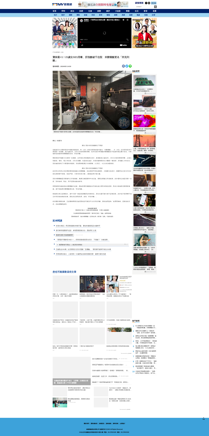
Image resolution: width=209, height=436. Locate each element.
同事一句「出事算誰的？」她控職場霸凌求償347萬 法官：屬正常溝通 (65, 295)
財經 (81, 11)
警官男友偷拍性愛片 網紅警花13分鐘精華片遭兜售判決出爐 (79, 389)
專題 (128, 11)
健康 (131, 15)
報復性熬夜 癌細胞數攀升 (64, 235)
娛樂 (99, 11)
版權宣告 (101, 423)
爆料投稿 (115, 423)
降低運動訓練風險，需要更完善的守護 (79, 400)
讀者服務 (108, 423)
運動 (78, 15)
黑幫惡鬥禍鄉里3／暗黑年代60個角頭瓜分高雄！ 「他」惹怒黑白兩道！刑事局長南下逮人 (109, 365)
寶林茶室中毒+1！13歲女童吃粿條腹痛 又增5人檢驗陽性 (92, 210)
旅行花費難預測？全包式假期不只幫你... (105, 359)
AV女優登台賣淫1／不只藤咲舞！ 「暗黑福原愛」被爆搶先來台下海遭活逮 (119, 295)
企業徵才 (122, 423)
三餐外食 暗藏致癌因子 (87, 346)
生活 (136, 11)
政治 (72, 11)
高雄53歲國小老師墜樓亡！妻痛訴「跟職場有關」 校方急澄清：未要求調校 (110, 371)
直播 (154, 11)
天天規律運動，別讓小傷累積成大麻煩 (118, 320)
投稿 (146, 15)
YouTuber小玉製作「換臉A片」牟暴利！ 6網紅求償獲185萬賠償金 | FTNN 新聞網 (120, 389)
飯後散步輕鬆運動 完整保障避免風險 (118, 346)
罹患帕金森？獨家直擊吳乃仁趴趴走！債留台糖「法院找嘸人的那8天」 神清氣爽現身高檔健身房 (120, 400)
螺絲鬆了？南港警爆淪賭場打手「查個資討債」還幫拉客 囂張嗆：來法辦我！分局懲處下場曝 (111, 382)
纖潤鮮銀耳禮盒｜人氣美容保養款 (70, 245)
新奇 (100, 15)
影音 (145, 11)
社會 (90, 11)
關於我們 (86, 423)
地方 (55, 15)
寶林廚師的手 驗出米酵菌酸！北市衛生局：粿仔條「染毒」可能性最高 (92, 216)
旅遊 (85, 15)
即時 (63, 11)
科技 (93, 15)
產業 (115, 15)
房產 (123, 15)
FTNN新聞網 (56, 52)
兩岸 (63, 15)
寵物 (108, 15)
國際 (70, 15)
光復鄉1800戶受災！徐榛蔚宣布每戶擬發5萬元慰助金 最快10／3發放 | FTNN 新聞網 (65, 321)
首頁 (54, 11)
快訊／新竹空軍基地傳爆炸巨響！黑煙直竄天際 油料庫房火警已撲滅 (65, 347)
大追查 (118, 11)
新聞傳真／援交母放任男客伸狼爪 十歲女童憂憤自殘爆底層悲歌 (92, 295)
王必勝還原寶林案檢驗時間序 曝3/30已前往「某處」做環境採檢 (92, 213)
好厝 (153, 15)
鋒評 (108, 11)
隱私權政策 (94, 423)
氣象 (138, 15)
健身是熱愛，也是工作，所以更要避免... (105, 376)
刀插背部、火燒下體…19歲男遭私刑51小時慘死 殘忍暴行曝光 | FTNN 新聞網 (92, 321)
